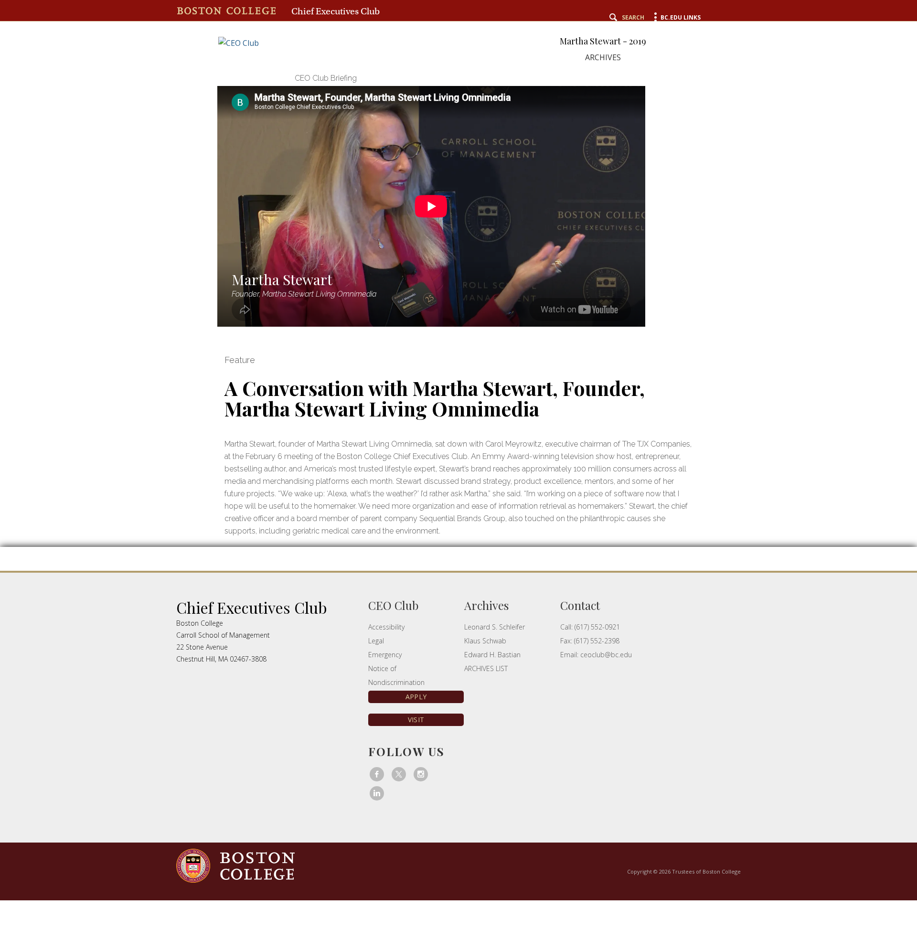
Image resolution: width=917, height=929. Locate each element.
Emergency (385, 654)
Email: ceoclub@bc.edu (596, 654)
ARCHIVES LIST (486, 668)
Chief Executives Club (335, 11)
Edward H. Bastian (492, 654)
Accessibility (386, 626)
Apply (416, 696)
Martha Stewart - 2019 (603, 41)
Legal (376, 640)
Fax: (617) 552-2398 (589, 640)
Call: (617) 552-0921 (590, 626)
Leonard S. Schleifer (494, 626)
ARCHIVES (603, 57)
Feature (239, 360)
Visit (416, 719)
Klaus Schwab (485, 640)
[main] (458, 335)
